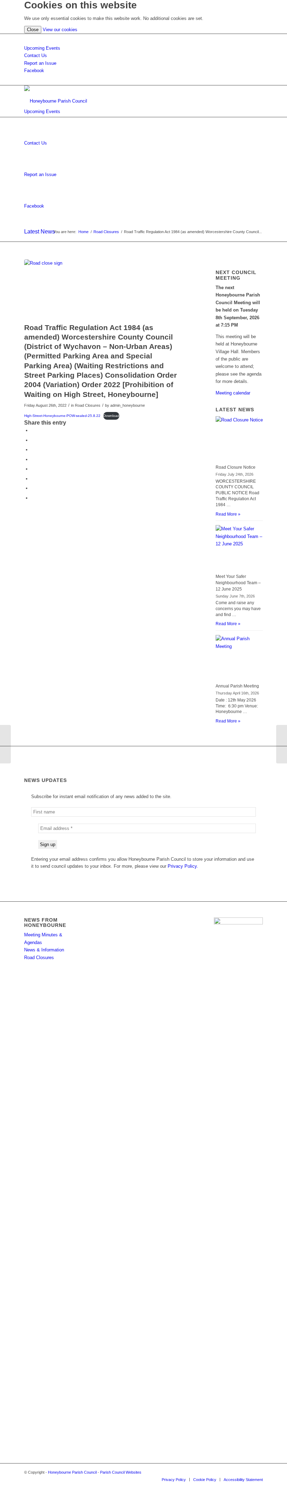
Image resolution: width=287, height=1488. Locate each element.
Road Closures (39, 957)
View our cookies (60, 29)
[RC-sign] (102, 289)
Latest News (39, 232)
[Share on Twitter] (33, 440)
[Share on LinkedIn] (33, 468)
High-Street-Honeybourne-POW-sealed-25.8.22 (62, 416)
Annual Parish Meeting (237, 686)
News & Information (44, 949)
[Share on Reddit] (33, 488)
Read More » (228, 514)
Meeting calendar (233, 393)
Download (111, 416)
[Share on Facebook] (33, 430)
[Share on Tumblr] (33, 478)
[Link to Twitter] (257, 1472)
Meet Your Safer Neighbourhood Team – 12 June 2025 (238, 583)
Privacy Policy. (183, 866)
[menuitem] (173, 1479)
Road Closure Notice (235, 467)
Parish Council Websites (120, 1472)
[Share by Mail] (33, 498)
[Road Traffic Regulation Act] (5, 744)
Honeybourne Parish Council (72, 1472)
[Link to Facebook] (247, 1472)
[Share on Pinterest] (33, 459)
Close (32, 29)
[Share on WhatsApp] (33, 449)
